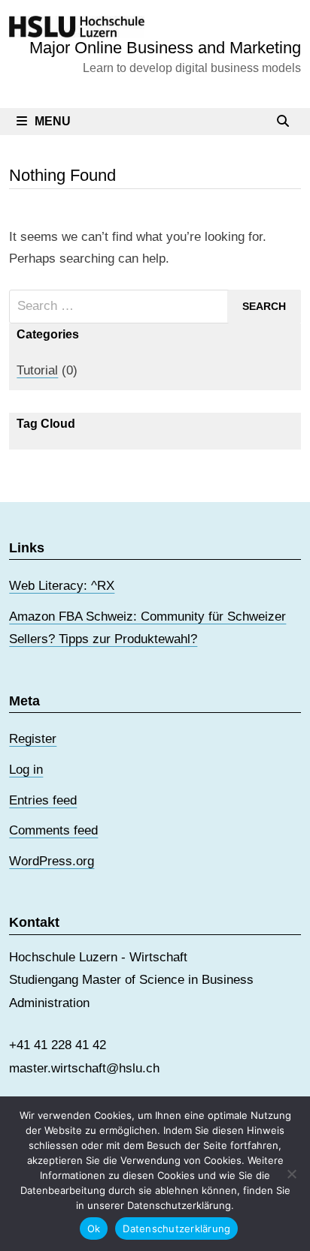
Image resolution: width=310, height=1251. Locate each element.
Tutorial (37, 370)
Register (32, 739)
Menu (53, 121)
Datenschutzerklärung (176, 1228)
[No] (291, 1173)
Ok (94, 1228)
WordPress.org (51, 861)
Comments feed (53, 830)
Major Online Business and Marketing (165, 47)
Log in (26, 769)
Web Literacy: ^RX (61, 586)
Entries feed (43, 800)
